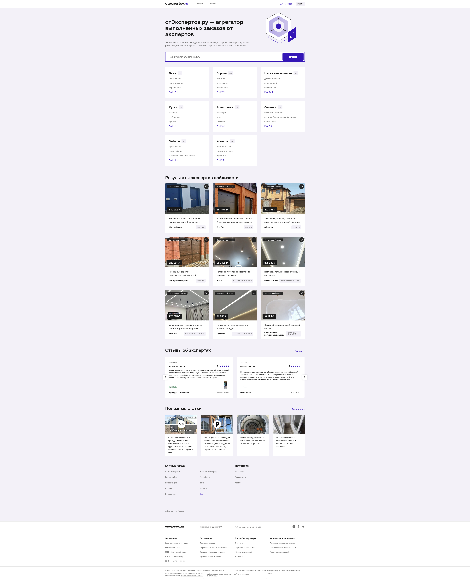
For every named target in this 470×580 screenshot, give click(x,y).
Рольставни (225, 107)
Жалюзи (222, 141)
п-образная (174, 117)
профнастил (175, 146)
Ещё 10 (220, 126)
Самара (203, 488)
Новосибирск (171, 483)
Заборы (174, 141)
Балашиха (239, 472)
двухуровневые (272, 78)
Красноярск (170, 494)
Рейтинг (212, 4)
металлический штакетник (182, 155)
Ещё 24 (267, 92)
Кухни (173, 107)
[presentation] (165, 377)
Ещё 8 (267, 126)
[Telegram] (303, 526)
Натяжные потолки (278, 73)
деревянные (175, 87)
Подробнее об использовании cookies (195, 576)
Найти (293, 57)
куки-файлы (234, 574)
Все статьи (297, 409)
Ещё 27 (172, 92)
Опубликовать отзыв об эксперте (213, 548)
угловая (173, 112)
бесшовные (270, 87)
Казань (168, 488)
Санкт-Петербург (173, 472)
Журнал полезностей (243, 552)
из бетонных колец (273, 112)
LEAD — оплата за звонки (175, 561)
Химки (238, 483)
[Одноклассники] (298, 526)
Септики (270, 107)
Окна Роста (245, 392)
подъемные (222, 83)
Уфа (202, 483)
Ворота (222, 73)
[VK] (294, 526)
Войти (300, 4)
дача (219, 117)
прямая (172, 121)
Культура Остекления (179, 392)
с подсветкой (270, 83)
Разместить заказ (207, 543)
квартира (221, 112)
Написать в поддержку (209, 527)
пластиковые (175, 78)
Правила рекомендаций (279, 552)
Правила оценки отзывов (210, 556)
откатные (221, 78)
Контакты (239, 556)
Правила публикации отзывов (212, 552)
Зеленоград (240, 477)
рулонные (221, 155)
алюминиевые (176, 83)
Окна (172, 73)
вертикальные (224, 146)
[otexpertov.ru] (176, 4)
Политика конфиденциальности (283, 548)
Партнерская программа (245, 548)
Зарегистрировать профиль (176, 543)
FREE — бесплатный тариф (176, 552)
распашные (222, 87)
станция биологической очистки (280, 117)
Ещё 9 (172, 126)
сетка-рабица (175, 151)
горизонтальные (225, 151)
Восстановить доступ (173, 548)
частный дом (270, 121)
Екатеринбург (171, 477)
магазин (221, 121)
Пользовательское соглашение (282, 543)
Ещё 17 (220, 92)
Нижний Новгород (208, 472)
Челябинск (205, 477)
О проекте (239, 543)
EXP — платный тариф (174, 556)
